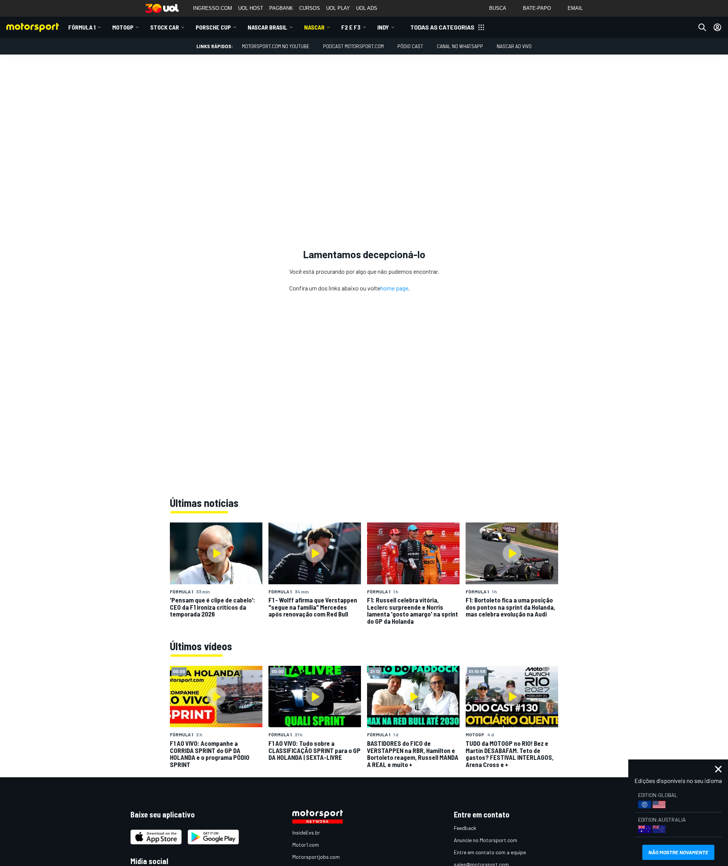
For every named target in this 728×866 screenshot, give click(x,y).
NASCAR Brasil (267, 27)
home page (394, 288)
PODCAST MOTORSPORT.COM (353, 46)
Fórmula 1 (82, 27)
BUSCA (497, 8)
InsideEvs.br (306, 832)
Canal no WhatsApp (460, 46)
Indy (383, 27)
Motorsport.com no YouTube (275, 46)
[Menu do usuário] (717, 27)
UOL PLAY (338, 8)
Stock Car (164, 27)
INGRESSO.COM (212, 8)
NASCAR (314, 27)
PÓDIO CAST (410, 46)
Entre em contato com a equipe (490, 852)
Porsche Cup (213, 27)
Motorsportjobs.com (316, 856)
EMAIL (575, 8)
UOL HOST (250, 8)
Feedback (465, 828)
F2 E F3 (351, 27)
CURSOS (309, 8)
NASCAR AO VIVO (514, 46)
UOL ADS (366, 8)
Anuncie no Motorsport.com (485, 840)
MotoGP (122, 27)
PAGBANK (281, 8)
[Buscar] (702, 27)
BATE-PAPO (537, 8)
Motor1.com (305, 844)
